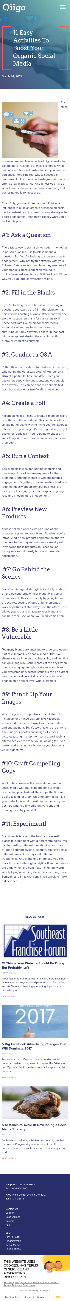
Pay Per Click (13, 1236)
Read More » (9, 996)
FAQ (8, 1225)
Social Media (13, 1245)
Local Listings (13, 1249)
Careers (10, 1221)
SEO (8, 1232)
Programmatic (13, 1241)
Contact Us (12, 1208)
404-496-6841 (27, 1184)
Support (10, 1212)
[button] (63, 7)
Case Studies (13, 1216)
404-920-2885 (19, 1188)
